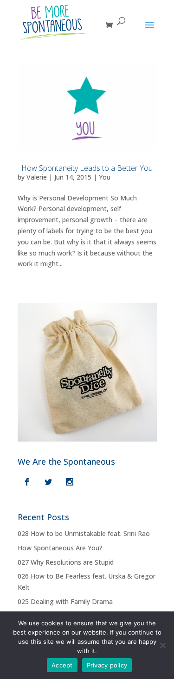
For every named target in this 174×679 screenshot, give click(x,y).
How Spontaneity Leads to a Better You (87, 168)
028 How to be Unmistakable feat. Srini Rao (84, 533)
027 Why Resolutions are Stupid (66, 562)
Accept (62, 665)
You (104, 177)
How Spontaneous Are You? (60, 547)
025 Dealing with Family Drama (65, 601)
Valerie (36, 177)
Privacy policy (107, 665)
